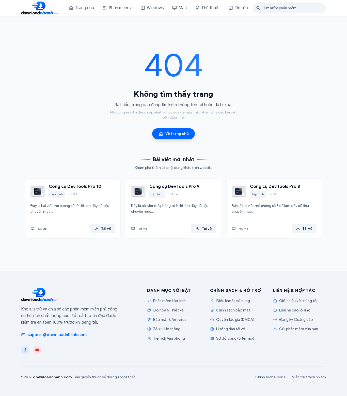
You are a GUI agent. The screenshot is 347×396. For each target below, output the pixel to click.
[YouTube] (37, 350)
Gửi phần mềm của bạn (295, 329)
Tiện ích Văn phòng (166, 338)
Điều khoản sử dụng (230, 300)
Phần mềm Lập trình (166, 300)
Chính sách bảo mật (230, 310)
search (258, 8)
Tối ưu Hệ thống (163, 329)
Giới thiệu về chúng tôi (295, 300)
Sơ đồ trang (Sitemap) (232, 338)
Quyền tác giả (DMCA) (232, 319)
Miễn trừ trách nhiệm (309, 377)
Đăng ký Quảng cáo (293, 319)
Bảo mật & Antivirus (166, 319)
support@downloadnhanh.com (54, 335)
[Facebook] (25, 350)
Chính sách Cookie (270, 377)
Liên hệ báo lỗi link (291, 310)
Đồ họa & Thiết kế (165, 310)
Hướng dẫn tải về (227, 329)
